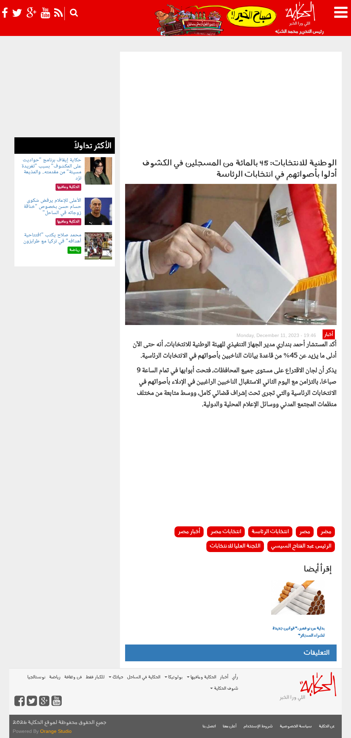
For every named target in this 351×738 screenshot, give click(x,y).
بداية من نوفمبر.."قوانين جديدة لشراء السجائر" (299, 632)
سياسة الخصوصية (296, 726)
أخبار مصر (189, 532)
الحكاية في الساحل (143, 677)
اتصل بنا (209, 726)
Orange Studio (56, 731)
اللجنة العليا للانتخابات (235, 546)
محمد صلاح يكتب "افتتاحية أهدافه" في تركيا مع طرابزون (52, 238)
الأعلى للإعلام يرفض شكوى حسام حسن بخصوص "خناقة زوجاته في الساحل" (52, 206)
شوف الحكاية (225, 688)
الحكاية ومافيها (203, 677)
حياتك (117, 677)
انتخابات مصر (225, 532)
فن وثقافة (73, 677)
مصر (304, 532)
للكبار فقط (95, 677)
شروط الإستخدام (258, 726)
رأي (235, 677)
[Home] (300, 17)
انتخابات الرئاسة (270, 532)
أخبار (328, 334)
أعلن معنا (230, 726)
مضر (325, 532)
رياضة (55, 677)
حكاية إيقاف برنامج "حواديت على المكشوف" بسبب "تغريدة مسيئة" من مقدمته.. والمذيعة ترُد (51, 169)
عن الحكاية (327, 726)
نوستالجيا (36, 677)
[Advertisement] (231, 103)
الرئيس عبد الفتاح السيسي (301, 546)
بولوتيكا (175, 677)
